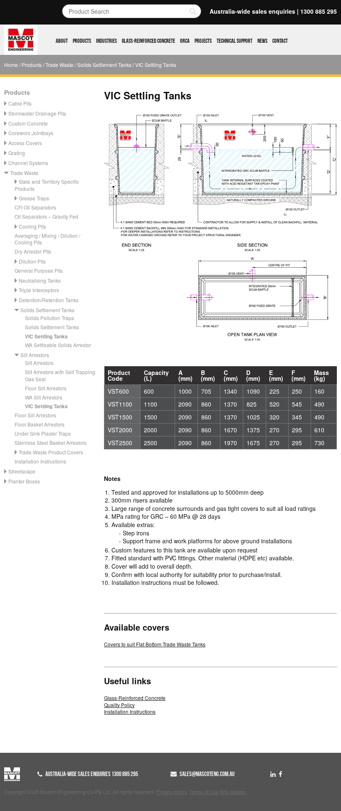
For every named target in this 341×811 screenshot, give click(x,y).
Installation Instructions (40, 461)
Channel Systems (28, 162)
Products (82, 41)
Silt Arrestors (34, 354)
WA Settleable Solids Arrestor (58, 344)
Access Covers (25, 142)
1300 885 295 (318, 11)
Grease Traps (34, 198)
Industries (106, 41)
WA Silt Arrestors (43, 397)
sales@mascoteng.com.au (207, 774)
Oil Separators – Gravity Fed (46, 216)
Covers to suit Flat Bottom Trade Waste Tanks (154, 644)
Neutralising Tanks (40, 280)
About (62, 41)
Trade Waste (59, 64)
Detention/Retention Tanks (49, 299)
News (262, 41)
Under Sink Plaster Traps (43, 433)
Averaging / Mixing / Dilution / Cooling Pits (47, 239)
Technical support (234, 41)
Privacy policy (171, 791)
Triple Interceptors (39, 289)
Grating (16, 152)
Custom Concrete (28, 123)
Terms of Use (204, 791)
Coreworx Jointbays (30, 132)
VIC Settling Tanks (46, 336)
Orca (185, 41)
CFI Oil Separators (35, 207)
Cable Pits (20, 103)
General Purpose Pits (39, 270)
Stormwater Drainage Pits (37, 113)
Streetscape (21, 471)
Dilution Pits (32, 261)
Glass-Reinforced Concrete (148, 41)
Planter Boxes (24, 481)
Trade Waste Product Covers (51, 452)
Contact (280, 41)
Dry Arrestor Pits (33, 251)
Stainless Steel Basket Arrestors (50, 442)
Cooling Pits (32, 226)
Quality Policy (119, 704)
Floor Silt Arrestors (46, 388)
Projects (203, 41)
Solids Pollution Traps (49, 317)
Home (11, 64)
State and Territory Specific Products (47, 185)
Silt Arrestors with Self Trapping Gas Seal (60, 375)
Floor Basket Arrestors (39, 424)
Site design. (233, 791)
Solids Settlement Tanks (104, 64)
